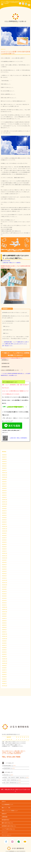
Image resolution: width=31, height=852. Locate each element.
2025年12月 (4, 472)
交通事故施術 (4, 816)
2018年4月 (4, 676)
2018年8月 (4, 667)
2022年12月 (4, 553)
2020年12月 (4, 607)
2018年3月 (4, 679)
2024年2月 (4, 522)
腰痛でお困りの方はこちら (7, 822)
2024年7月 (4, 510)
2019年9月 (4, 640)
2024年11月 (4, 501)
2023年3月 (4, 546)
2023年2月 (4, 548)
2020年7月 (4, 618)
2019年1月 (4, 656)
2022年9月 (4, 560)
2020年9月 (4, 613)
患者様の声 (4, 813)
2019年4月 (4, 652)
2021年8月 (4, 589)
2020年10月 (4, 611)
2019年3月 (4, 654)
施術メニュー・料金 (6, 807)
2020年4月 (4, 625)
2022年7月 (4, 564)
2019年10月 (4, 638)
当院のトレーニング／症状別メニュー (10, 810)
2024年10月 (4, 504)
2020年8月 (4, 616)
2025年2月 (4, 495)
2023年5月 (4, 542)
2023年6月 (4, 540)
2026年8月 (4, 454)
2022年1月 (4, 578)
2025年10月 (4, 477)
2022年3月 (4, 573)
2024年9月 (4, 506)
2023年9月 (4, 533)
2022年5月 (4, 569)
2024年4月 (4, 517)
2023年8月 (4, 535)
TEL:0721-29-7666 (6, 260)
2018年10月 (4, 663)
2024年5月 (4, 515)
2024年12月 (4, 499)
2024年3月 (4, 519)
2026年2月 (4, 468)
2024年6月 (4, 513)
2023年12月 (4, 526)
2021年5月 (4, 596)
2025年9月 (4, 479)
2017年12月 (4, 685)
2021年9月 (4, 587)
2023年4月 (4, 544)
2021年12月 (4, 580)
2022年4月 (4, 571)
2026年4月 (4, 463)
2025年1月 (4, 497)
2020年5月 (4, 622)
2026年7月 (4, 457)
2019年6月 (4, 647)
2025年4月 (4, 490)
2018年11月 (4, 661)
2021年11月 (4, 582)
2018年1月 (4, 683)
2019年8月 (4, 643)
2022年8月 (4, 562)
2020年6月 (4, 620)
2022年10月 (4, 557)
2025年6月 (4, 486)
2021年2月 (4, 602)
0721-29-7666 (13, 757)
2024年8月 (4, 508)
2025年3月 (4, 492)
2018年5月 (4, 674)
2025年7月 (4, 483)
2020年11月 (4, 609)
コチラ (14, 765)
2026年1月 (4, 470)
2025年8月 (4, 481)
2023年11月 (4, 528)
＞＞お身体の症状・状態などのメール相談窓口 (11, 262)
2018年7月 (4, 670)
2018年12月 (4, 658)
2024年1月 (4, 524)
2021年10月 (4, 584)
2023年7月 (4, 537)
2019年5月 (4, 649)
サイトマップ (4, 832)
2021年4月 (4, 598)
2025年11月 (4, 475)
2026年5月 (4, 461)
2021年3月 (4, 600)
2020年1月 (4, 631)
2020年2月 (4, 629)
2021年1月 (4, 605)
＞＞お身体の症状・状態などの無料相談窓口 (17, 437)
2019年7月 (4, 645)
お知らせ (4, 801)
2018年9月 (4, 665)
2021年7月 (4, 591)
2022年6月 (4, 566)
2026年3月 (4, 465)
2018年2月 (4, 681)
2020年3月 (4, 627)
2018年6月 (4, 672)
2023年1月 (4, 551)
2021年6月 (4, 593)
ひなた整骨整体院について (7, 804)
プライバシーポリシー (6, 835)
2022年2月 (4, 575)
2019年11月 (4, 636)
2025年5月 (4, 488)
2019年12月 (4, 634)
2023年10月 (4, 531)
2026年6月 (4, 459)
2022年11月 (4, 555)
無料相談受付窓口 (5, 819)
